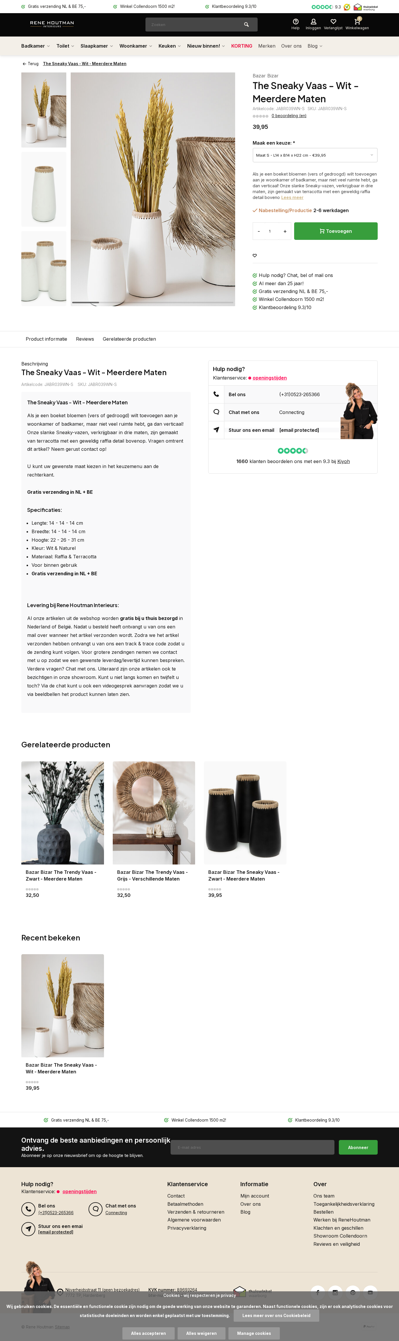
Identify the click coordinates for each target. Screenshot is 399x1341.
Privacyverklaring (186, 1228)
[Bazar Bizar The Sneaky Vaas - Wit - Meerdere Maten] (62, 1005)
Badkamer (33, 46)
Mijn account (254, 1196)
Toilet (62, 46)
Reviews (85, 339)
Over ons (291, 46)
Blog (313, 46)
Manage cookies (254, 1333)
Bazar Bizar (266, 76)
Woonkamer (133, 46)
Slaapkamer (94, 46)
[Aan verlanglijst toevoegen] (255, 256)
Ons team (323, 1196)
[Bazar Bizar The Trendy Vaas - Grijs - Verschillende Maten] (154, 812)
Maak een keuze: (274, 143)
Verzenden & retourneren (195, 1212)
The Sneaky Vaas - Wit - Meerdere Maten (84, 63)
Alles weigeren (201, 1333)
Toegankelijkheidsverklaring (343, 1204)
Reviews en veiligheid (336, 1244)
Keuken (167, 46)
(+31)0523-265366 (299, 394)
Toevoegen (339, 231)
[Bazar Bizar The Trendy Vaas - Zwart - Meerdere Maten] (62, 812)
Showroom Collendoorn (340, 1236)
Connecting (291, 412)
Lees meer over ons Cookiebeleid (276, 1315)
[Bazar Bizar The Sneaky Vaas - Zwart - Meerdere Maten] (245, 812)
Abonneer (358, 1147)
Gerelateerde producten (129, 339)
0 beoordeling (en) (289, 115)
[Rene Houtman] (65, 25)
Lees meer (292, 197)
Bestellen (323, 1212)
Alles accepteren (148, 1333)
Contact (176, 1196)
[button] (43, 301)
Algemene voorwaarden (194, 1220)
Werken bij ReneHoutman (341, 1220)
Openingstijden (270, 378)
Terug (33, 63)
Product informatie (46, 339)
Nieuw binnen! (203, 46)
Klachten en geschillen (338, 1228)
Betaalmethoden (185, 1204)
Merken (266, 46)
